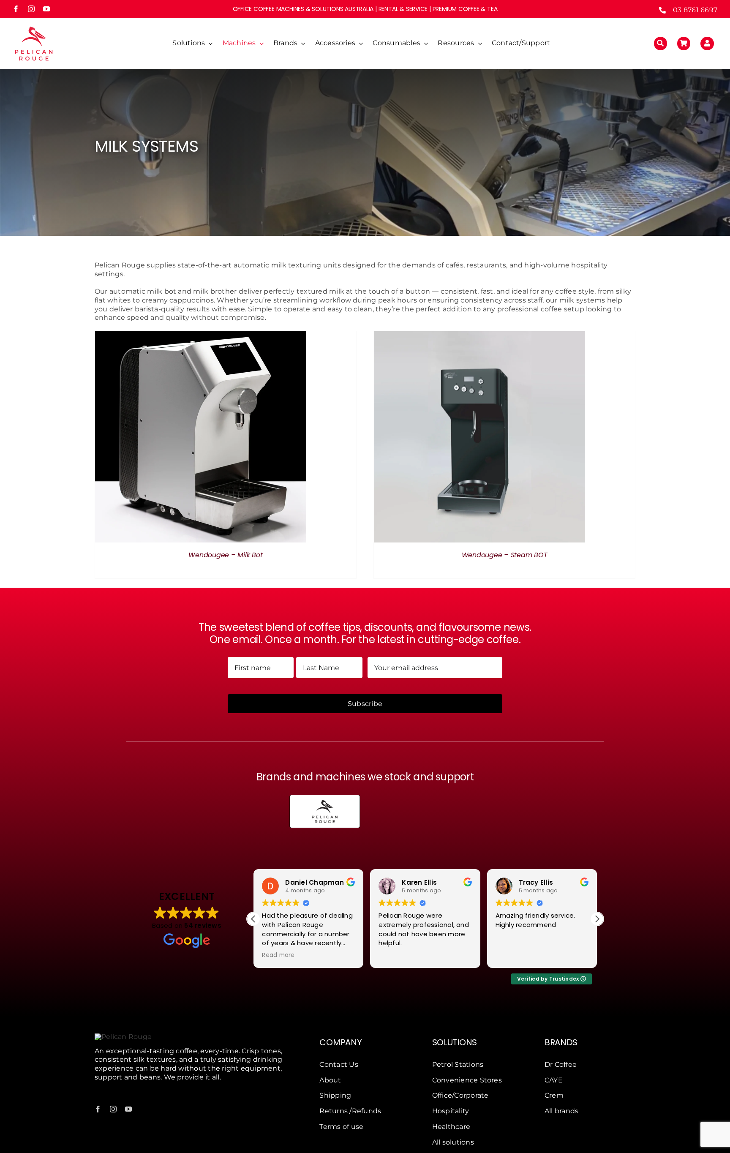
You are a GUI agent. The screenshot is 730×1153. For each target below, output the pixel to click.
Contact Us (338, 1064)
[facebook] (16, 8)
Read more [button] (278, 955)
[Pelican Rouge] (34, 26)
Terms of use (341, 1127)
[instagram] (31, 8)
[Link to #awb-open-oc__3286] (660, 43)
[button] (597, 919)
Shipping (335, 1095)
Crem (554, 1095)
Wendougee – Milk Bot (225, 555)
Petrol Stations (458, 1064)
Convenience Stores (467, 1080)
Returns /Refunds (350, 1111)
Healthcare (451, 1127)
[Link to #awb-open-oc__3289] (684, 43)
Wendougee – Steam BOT (505, 555)
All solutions (453, 1142)
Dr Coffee (561, 1064)
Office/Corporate (460, 1095)
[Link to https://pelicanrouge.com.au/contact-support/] (707, 43)
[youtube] (46, 8)
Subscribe (365, 704)
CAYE (554, 1080)
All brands (561, 1111)
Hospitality (450, 1111)
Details (200, 438)
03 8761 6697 (695, 10)
